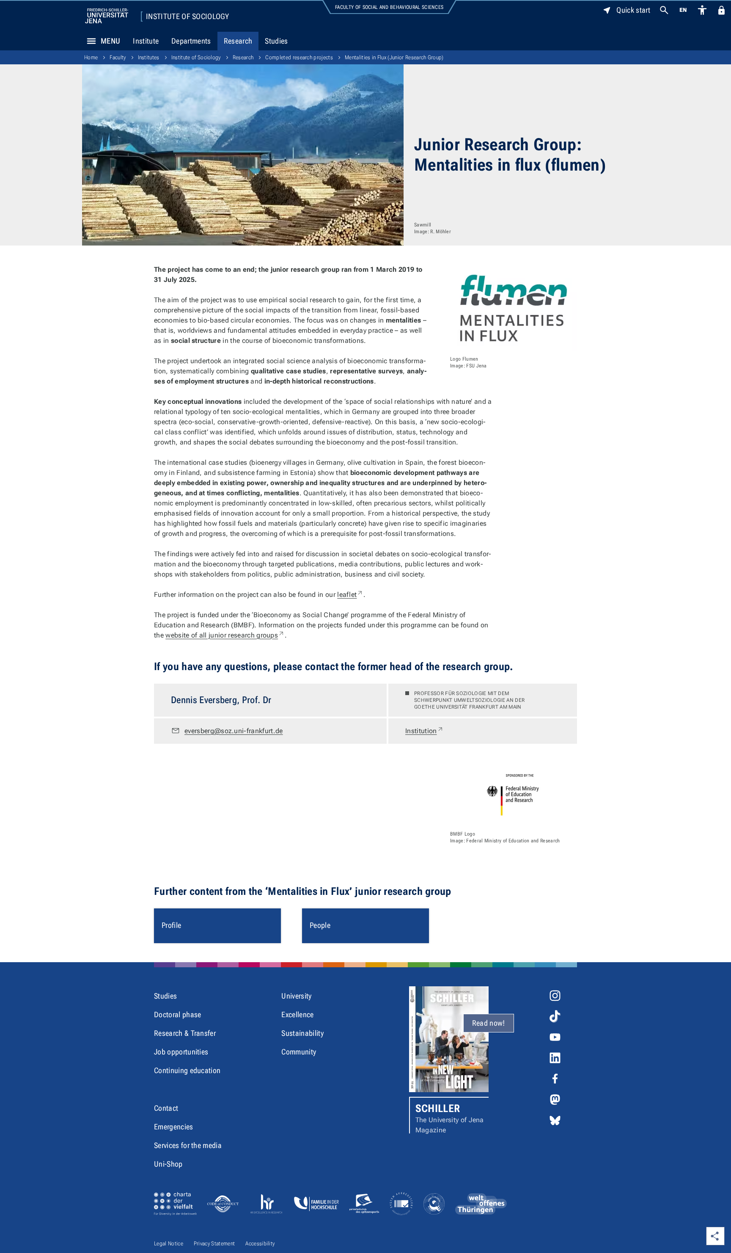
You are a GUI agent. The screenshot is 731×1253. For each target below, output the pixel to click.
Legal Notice (168, 1243)
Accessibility (260, 1243)
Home (91, 57)
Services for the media (188, 1145)
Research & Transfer (185, 1033)
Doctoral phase (177, 1014)
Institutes (148, 57)
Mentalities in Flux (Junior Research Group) (394, 57)
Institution (424, 730)
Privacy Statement (214, 1243)
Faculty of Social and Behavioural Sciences (389, 7)
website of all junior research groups (225, 635)
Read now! (488, 1022)
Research (238, 40)
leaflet (350, 595)
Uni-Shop (168, 1163)
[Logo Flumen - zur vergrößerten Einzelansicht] (513, 308)
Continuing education (187, 1070)
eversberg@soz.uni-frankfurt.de (233, 731)
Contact (166, 1108)
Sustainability (302, 1033)
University (296, 995)
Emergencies (173, 1126)
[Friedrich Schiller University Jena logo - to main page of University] (106, 15)
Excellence (297, 1014)
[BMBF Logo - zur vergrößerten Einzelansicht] (513, 794)
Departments (191, 40)
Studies (276, 40)
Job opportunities (181, 1051)
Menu (110, 40)
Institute (146, 40)
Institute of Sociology (187, 16)
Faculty (118, 57)
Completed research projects (299, 57)
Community (298, 1051)
